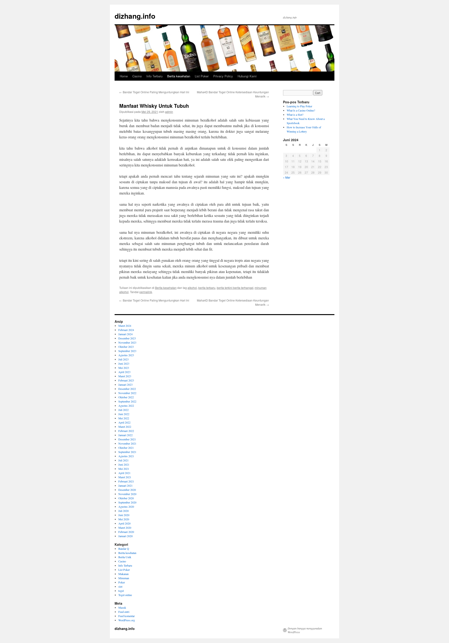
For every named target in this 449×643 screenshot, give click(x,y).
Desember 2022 (127, 389)
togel (121, 591)
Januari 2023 (125, 384)
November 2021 (127, 443)
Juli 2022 (123, 410)
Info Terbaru (154, 76)
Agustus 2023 (126, 355)
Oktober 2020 (126, 498)
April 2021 (124, 473)
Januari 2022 (125, 435)
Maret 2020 (124, 527)
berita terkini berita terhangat (235, 288)
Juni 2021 (123, 464)
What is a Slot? (295, 114)
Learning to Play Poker (299, 106)
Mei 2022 (123, 418)
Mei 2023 (123, 368)
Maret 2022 (124, 426)
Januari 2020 (125, 536)
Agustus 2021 (126, 456)
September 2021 (127, 452)
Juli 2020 (123, 511)
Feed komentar (126, 616)
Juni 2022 (123, 414)
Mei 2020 (123, 519)
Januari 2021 (125, 485)
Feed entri (123, 612)
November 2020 (127, 494)
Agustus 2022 (126, 405)
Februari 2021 (126, 481)
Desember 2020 (127, 490)
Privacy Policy (223, 76)
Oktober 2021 (126, 447)
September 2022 (127, 401)
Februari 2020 (126, 532)
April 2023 (124, 372)
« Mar (286, 177)
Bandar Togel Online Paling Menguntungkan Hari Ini (154, 92)
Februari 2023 (126, 380)
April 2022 (124, 422)
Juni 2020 (123, 515)
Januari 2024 (125, 334)
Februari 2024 (126, 330)
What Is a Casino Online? (301, 110)
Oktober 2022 (126, 397)
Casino (137, 76)
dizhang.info (135, 16)
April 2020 (124, 523)
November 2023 (127, 342)
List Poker (202, 76)
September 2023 (127, 351)
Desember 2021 (127, 439)
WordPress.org (126, 620)
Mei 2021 (123, 469)
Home (124, 76)
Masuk (122, 607)
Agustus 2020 (126, 506)
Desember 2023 (127, 338)
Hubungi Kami (247, 76)
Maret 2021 (124, 477)
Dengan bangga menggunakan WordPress (305, 630)
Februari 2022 (126, 431)
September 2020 (127, 502)
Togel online (125, 595)
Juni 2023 (123, 363)
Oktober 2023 (126, 346)
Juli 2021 (123, 460)
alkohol (192, 288)
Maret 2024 (124, 325)
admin (169, 112)
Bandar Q (123, 548)
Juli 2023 (123, 359)
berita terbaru (206, 288)
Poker (121, 582)
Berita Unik (124, 557)
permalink (145, 292)
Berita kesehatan (178, 76)
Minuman (123, 578)
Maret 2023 (124, 376)
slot (120, 586)
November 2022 (127, 393)
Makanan (123, 574)
